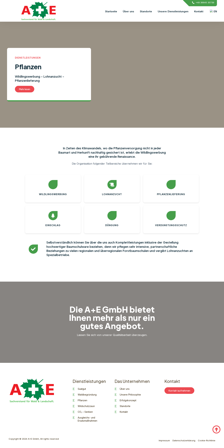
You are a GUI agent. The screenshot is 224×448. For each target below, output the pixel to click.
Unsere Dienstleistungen (173, 11)
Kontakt (198, 11)
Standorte (146, 11)
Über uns (128, 11)
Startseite (111, 11)
